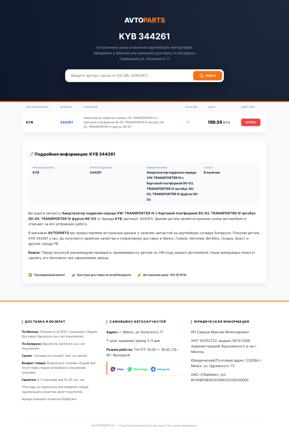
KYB (29, 122)
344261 (66, 122)
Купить (250, 122)
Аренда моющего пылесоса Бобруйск (49, 399)
